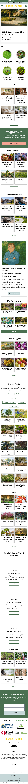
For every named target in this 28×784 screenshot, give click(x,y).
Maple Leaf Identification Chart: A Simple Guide (20, 506)
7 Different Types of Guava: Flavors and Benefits (20, 369)
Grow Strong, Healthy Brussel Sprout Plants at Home (7, 180)
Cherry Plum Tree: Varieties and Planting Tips (20, 452)
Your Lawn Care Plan (14, 573)
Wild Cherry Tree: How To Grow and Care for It (20, 522)
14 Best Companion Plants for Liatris (20, 312)
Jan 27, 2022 (14, 628)
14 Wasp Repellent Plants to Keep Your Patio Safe (7, 436)
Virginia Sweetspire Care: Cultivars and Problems (7, 485)
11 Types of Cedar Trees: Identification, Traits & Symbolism (7, 453)
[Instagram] (12, 746)
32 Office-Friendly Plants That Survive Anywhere (7, 326)
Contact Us (15, 778)
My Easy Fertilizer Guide (14, 631)
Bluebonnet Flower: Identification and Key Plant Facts (20, 420)
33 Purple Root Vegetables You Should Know (20, 352)
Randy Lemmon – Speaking (14, 770)
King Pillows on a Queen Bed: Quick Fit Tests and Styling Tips (7, 117)
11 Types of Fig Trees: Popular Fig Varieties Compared (20, 437)
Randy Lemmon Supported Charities (14, 772)
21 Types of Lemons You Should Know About (7, 369)
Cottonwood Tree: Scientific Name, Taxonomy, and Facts (7, 420)
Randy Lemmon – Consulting (14, 768)
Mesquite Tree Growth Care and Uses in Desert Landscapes (21, 469)
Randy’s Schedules (17, 2)
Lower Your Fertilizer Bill (14, 602)
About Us (10, 778)
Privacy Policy (19, 778)
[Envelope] (15, 746)
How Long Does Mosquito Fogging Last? (7, 679)
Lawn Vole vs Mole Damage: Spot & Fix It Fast (7, 663)
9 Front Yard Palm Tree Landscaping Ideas (20, 326)
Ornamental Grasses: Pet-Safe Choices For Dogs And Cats (7, 313)
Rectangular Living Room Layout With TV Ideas (7, 98)
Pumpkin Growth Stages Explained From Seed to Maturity (7, 353)
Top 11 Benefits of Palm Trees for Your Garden (7, 539)
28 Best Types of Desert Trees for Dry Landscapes (7, 468)
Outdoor (4, 29)
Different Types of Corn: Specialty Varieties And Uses (20, 485)
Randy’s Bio (8, 2)
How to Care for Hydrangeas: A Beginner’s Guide (21, 164)
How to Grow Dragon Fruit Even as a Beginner (7, 164)
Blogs (7, 778)
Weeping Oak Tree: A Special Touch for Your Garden (20, 539)
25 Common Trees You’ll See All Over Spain (7, 506)
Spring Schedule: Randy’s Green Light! (14, 0)
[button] (2, 6)
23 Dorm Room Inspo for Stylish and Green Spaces (21, 117)
